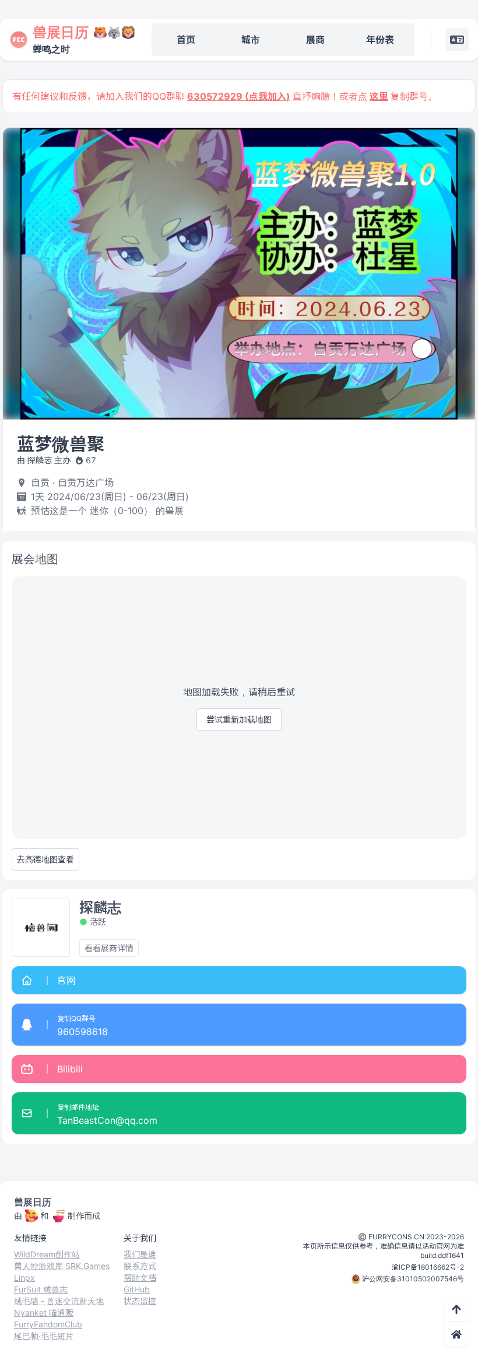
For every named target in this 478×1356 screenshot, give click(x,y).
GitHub (137, 1289)
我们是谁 (140, 1254)
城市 (250, 40)
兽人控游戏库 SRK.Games (62, 1266)
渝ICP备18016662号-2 (428, 1267)
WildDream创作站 (47, 1254)
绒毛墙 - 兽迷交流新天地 (59, 1301)
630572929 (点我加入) (238, 96)
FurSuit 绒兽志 (41, 1289)
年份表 (380, 40)
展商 (315, 40)
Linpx (24, 1277)
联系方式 (140, 1266)
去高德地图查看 (45, 859)
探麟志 (100, 907)
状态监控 (140, 1301)
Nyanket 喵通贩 (43, 1312)
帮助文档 (140, 1277)
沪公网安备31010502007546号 (413, 1278)
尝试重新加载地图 (239, 719)
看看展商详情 (109, 948)
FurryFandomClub (48, 1324)
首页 (186, 40)
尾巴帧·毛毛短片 (43, 1336)
